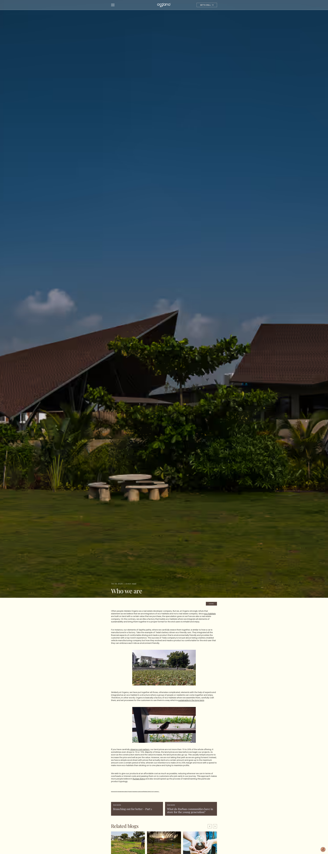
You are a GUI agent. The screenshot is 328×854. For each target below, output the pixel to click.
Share (211, 603)
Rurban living (139, 778)
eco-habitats (210, 613)
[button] (210, 826)
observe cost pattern (139, 749)
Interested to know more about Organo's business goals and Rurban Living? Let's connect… (135, 791)
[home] (164, 5)
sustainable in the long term (191, 700)
